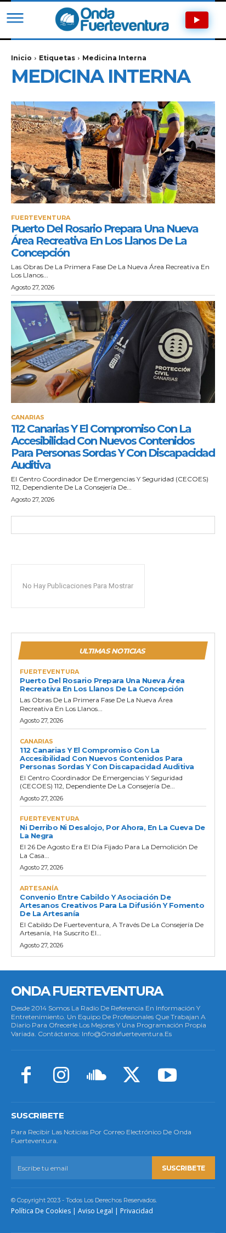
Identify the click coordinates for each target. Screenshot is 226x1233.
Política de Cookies (41, 1210)
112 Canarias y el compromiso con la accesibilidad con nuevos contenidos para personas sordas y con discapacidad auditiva (112, 446)
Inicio (21, 58)
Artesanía (39, 888)
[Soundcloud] (96, 1076)
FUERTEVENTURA (40, 217)
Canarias (27, 417)
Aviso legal (95, 1210)
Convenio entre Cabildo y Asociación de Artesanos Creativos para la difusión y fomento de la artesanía (112, 905)
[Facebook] (26, 1076)
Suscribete (183, 1168)
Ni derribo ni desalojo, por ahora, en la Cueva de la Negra (112, 831)
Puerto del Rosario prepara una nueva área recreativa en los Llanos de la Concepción (104, 240)
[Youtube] (167, 1076)
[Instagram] (61, 1076)
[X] (131, 1076)
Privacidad (136, 1210)
